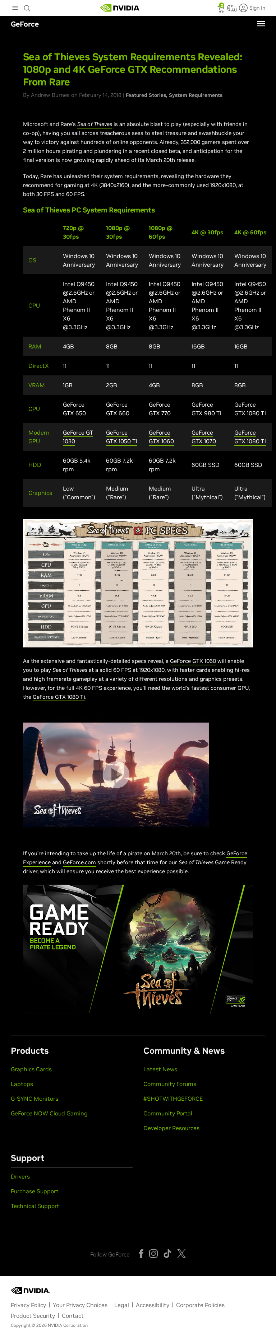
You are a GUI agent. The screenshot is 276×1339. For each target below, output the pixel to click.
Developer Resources (171, 1128)
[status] (221, 10)
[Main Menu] (15, 9)
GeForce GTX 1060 (193, 660)
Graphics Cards (31, 1069)
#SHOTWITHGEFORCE (173, 1098)
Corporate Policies (200, 1304)
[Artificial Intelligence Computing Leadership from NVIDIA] (120, 8)
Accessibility (152, 1304)
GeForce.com (79, 862)
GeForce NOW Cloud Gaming (49, 1113)
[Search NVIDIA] (27, 6)
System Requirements (195, 95)
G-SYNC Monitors (34, 1098)
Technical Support (35, 1205)
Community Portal (167, 1113)
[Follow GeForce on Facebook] (141, 1253)
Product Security (33, 1315)
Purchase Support (35, 1191)
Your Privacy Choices (80, 1304)
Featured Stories (146, 95)
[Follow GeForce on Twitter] (181, 1253)
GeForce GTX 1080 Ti (59, 696)
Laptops (22, 1083)
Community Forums (169, 1083)
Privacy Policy (28, 1304)
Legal (121, 1304)
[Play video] (115, 775)
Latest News (160, 1069)
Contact (73, 1315)
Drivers (20, 1176)
